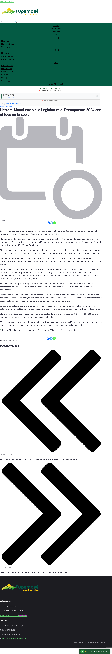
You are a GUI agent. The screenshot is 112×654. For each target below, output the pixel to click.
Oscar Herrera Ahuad (7, 340)
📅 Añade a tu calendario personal (50, 100)
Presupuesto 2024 (16, 340)
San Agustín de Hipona (8, 97)
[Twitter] (51, 222)
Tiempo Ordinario (9, 96)
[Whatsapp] (54, 222)
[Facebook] (48, 222)
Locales (2, 106)
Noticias (6, 106)
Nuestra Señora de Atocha (13, 103)
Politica (10, 106)
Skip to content (7, 1)
